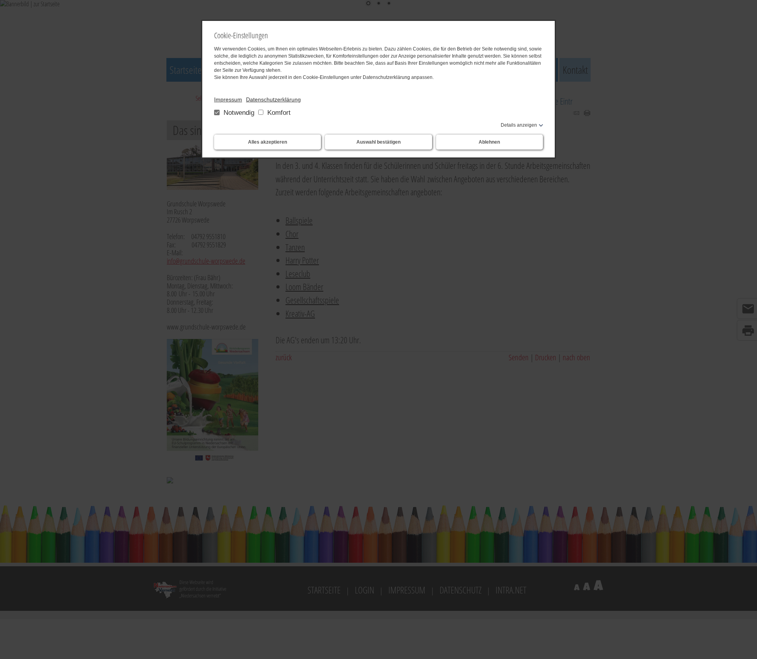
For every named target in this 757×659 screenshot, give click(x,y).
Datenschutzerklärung (273, 99)
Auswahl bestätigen (378, 142)
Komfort (278, 112)
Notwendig (239, 112)
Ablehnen (489, 142)
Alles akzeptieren (267, 142)
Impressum (228, 99)
